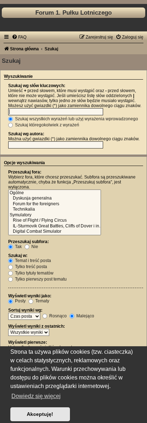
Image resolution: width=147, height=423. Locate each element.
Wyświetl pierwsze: (27, 342)
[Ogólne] (54, 193)
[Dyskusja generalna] (54, 198)
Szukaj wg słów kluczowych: (36, 85)
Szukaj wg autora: (26, 133)
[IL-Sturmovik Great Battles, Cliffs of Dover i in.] (54, 226)
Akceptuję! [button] (40, 414)
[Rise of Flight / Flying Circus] (54, 220)
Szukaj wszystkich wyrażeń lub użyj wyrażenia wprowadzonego (76, 118)
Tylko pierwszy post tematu (40, 279)
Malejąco (84, 315)
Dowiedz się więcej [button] (36, 396)
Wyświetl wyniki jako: (29, 295)
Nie (34, 246)
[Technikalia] (54, 209)
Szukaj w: (17, 255)
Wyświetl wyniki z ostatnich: (36, 326)
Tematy (41, 300)
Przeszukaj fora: (24, 172)
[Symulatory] (54, 215)
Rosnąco (57, 315)
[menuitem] (19, 37)
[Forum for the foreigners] (54, 204)
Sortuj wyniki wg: (25, 310)
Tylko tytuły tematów (34, 273)
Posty (20, 300)
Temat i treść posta (32, 260)
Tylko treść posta (30, 266)
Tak (18, 246)
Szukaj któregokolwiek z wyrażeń (46, 124)
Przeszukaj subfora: (28, 241)
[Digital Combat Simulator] (54, 232)
